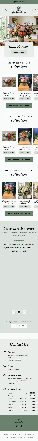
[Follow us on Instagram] (16, 426)
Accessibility (21, 437)
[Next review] (24, 312)
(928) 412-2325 (20, 2)
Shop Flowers (19, 52)
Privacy (13, 437)
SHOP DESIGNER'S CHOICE (19, 213)
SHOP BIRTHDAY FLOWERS (19, 159)
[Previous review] (13, 312)
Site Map (30, 437)
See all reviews (19, 326)
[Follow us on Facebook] (21, 426)
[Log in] (31, 10)
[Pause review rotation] (19, 312)
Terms (7, 437)
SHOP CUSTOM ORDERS (19, 105)
